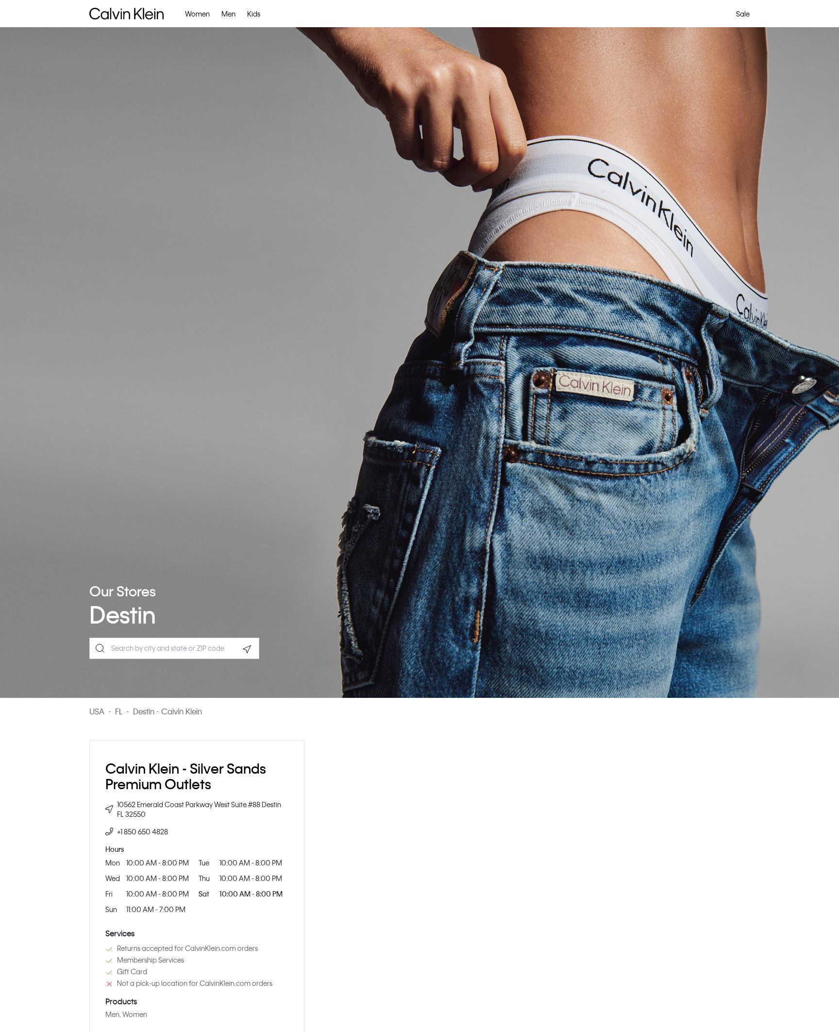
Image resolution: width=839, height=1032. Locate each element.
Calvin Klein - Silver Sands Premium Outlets (185, 776)
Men (228, 13)
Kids (253, 13)
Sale (743, 13)
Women (197, 13)
